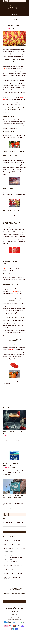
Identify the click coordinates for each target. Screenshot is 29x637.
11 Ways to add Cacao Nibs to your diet (14, 553)
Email (23, 399)
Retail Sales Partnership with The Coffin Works (14, 496)
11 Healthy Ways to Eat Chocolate (13, 557)
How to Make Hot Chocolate (11, 561)
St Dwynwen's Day (8, 569)
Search (14, 607)
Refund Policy (14, 614)
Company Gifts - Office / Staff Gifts (13, 573)
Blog (14, 19)
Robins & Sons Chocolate (16, 619)
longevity (16, 139)
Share (10, 399)
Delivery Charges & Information (14, 613)
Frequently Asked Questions (14, 608)
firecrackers (16, 158)
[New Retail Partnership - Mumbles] (14, 455)
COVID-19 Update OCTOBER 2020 (12, 577)
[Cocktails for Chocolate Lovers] (14, 420)
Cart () (14, 6)
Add (19, 399)
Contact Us (14, 611)
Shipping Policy (14, 615)
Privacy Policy (14, 617)
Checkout (20, 6)
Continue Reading (7, 444)
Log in (7, 6)
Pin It (15, 399)
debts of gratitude (13, 291)
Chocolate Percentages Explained (13, 565)
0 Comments (13, 28)
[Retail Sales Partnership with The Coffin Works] (14, 486)
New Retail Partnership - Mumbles (14, 464)
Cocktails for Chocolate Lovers (14, 432)
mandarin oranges (7, 352)
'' (4, 68)
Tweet (6, 399)
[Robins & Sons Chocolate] (14, 8)
